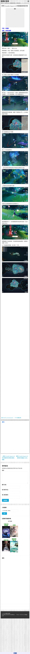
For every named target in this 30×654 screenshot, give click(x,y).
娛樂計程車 (5, 1)
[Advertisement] (15, 18)
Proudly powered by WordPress (8, 614)
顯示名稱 (4, 484)
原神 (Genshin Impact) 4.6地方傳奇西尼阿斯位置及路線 (8, 458)
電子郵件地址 (5, 489)
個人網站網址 (5, 494)
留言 (3, 470)
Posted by (7, 417)
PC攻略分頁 (18, 417)
